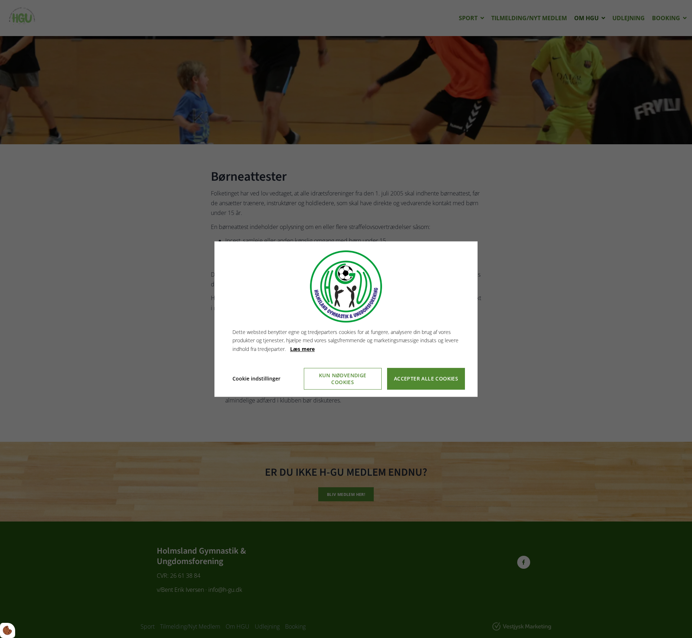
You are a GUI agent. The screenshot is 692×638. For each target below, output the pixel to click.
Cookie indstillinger (256, 378)
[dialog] (346, 319)
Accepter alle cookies (426, 378)
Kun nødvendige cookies (343, 379)
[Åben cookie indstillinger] (7, 630)
